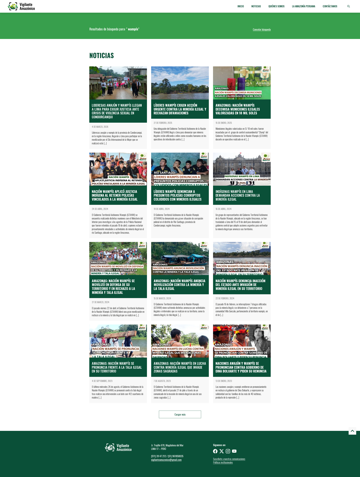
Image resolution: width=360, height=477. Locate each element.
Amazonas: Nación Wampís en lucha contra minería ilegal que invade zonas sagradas (180, 367)
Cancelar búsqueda (262, 29)
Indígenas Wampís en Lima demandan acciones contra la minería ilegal (238, 195)
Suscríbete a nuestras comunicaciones (229, 459)
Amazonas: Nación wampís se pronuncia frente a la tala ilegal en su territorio (117, 367)
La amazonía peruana (303, 6)
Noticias (256, 6)
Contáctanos (330, 6)
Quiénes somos (276, 6)
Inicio (241, 6)
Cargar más (180, 414)
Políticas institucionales (223, 462)
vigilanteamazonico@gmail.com (166, 460)
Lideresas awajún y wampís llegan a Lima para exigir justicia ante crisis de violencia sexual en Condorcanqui (117, 111)
